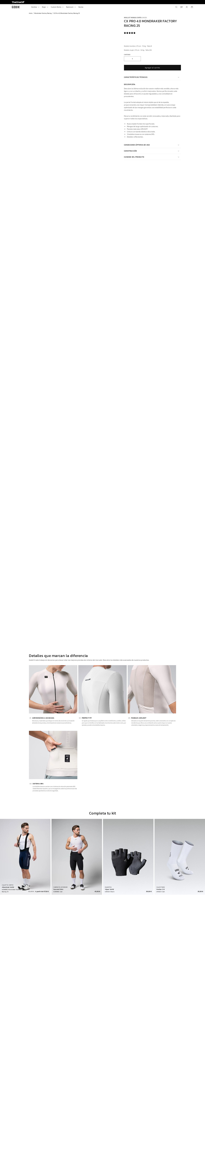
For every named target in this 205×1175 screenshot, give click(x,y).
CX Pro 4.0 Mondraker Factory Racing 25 (67, 13)
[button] (130, 33)
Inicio (30, 13)
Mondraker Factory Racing (43, 13)
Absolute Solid (8, 887)
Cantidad (127, 54)
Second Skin (58, 889)
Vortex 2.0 (160, 889)
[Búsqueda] (176, 7)
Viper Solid (109, 889)
